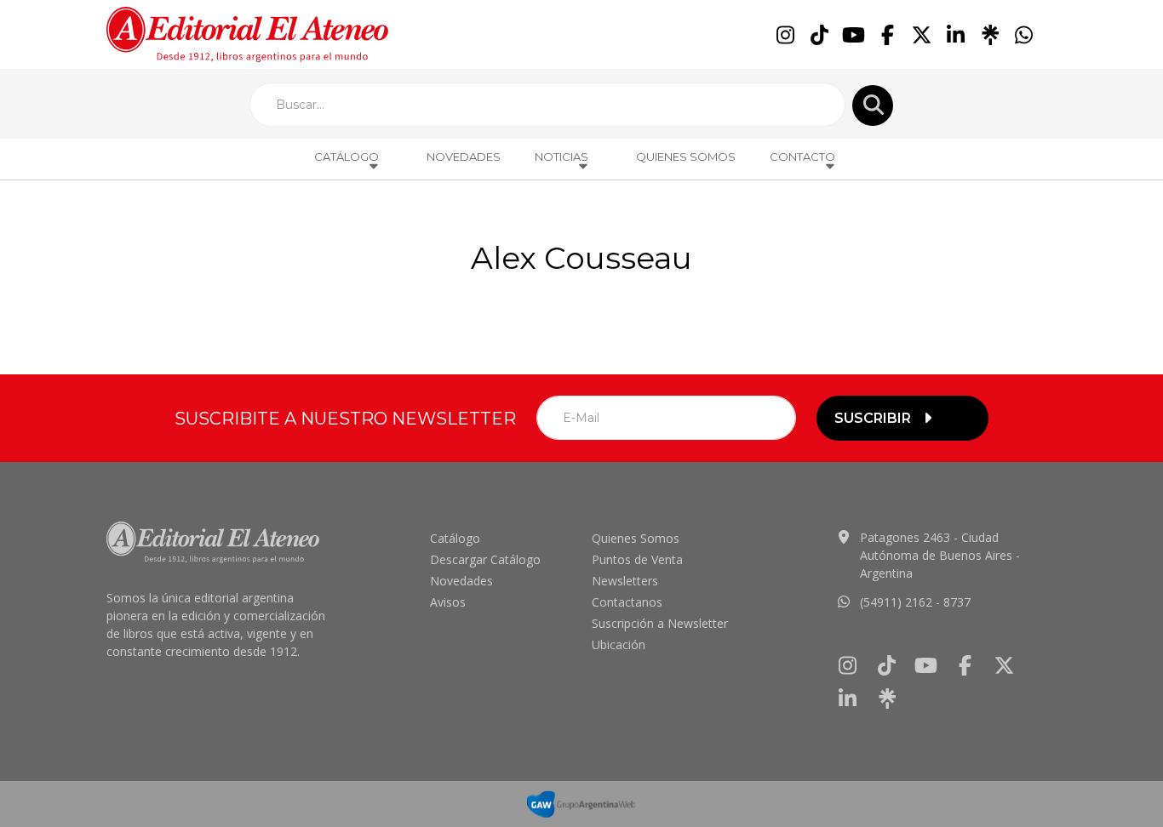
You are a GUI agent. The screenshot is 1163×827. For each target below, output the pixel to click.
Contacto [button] (802, 156)
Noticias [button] (561, 156)
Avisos (448, 602)
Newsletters (625, 581)
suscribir (872, 418)
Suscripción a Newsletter (660, 623)
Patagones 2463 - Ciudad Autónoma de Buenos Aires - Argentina (940, 555)
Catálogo (455, 538)
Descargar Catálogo (485, 559)
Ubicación (618, 644)
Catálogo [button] (346, 156)
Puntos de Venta (637, 559)
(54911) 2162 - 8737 (915, 602)
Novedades (464, 156)
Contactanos (627, 602)
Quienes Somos (686, 156)
